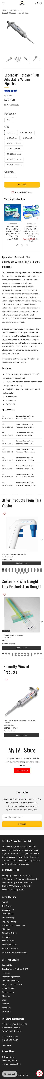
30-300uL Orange (14, 154)
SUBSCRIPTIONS (9, 944)
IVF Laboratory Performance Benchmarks (20, 879)
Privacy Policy (8, 917)
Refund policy (8, 992)
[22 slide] (28, 571)
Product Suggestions (11, 976)
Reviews (6, 937)
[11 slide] (35, 569)
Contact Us (7, 965)
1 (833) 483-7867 (10, 1040)
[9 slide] (28, 569)
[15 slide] (6, 571)
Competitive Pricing (10, 980)
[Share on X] (22, 245)
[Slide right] (40, 59)
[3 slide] (9, 569)
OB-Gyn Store (8, 1057)
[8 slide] (25, 569)
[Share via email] (26, 245)
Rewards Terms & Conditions (14, 952)
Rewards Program (10, 948)
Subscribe (22, 824)
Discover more (22, 770)
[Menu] (3, 3)
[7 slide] (22, 569)
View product (21, 563)
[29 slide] (24, 573)
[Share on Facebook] (17, 245)
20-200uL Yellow (13, 149)
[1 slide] (3, 569)
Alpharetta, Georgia (11, 1027)
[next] (41, 540)
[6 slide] (19, 569)
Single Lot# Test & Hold (12, 984)
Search (5, 902)
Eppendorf (8, 95)
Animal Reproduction (11, 1064)
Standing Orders (9, 933)
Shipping (6, 929)
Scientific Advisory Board (13, 889)
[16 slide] (9, 571)
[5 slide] (16, 569)
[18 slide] (16, 571)
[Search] (41, 3)
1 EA (9, 120)
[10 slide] (31, 569)
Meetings (6, 996)
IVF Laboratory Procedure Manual (17, 882)
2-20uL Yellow (28, 138)
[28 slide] (20, 573)
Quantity (9, 171)
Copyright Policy (9, 921)
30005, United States (11, 1031)
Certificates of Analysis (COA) (15, 969)
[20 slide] (22, 571)
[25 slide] (38, 571)
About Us (6, 973)
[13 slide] (41, 569)
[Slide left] (3, 59)
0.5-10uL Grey (26, 132)
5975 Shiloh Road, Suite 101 (14, 1024)
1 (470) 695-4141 (10, 1036)
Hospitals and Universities (13, 925)
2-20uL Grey (12, 138)
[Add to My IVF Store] (18, 218)
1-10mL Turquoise (14, 165)
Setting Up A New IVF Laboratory (17, 875)
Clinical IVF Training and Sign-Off (16, 886)
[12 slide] (38, 569)
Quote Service (8, 988)
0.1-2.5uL (10, 132)
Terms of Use (7, 914)
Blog (4, 1000)
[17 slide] (12, 571)
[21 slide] (25, 571)
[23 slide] (31, 571)
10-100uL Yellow (13, 143)
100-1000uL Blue (14, 159)
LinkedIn (5, 1003)
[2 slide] (6, 569)
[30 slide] (27, 573)
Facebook (6, 1007)
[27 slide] (17, 573)
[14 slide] (3, 571)
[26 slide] (41, 571)
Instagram (6, 1011)
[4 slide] (12, 569)
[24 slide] (35, 571)
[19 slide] (19, 571)
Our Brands (7, 906)
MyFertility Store (9, 1060)
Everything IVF (8, 910)
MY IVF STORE (8, 941)
